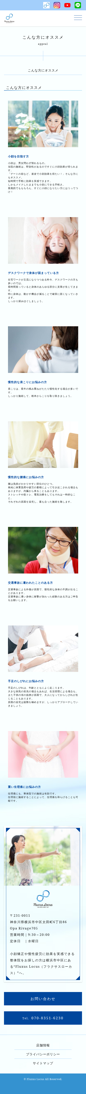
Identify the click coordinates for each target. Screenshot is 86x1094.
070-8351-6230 (47, 1018)
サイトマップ (43, 1063)
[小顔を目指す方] (43, 145)
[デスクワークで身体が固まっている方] (43, 261)
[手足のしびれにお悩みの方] (43, 669)
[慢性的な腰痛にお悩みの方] (43, 465)
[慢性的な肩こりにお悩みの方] (43, 370)
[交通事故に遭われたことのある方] (43, 571)
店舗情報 (43, 1045)
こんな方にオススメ (43, 70)
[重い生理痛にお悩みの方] (43, 775)
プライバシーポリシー (43, 1054)
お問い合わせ (43, 998)
